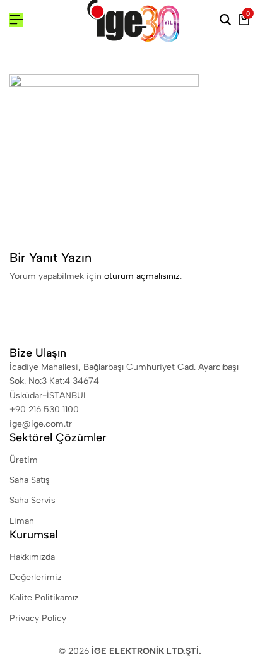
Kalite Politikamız (44, 597)
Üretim (23, 459)
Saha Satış (29, 480)
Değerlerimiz (35, 577)
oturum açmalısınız (142, 276)
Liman (21, 521)
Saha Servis (32, 500)
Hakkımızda (32, 557)
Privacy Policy (37, 618)
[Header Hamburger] (16, 20)
